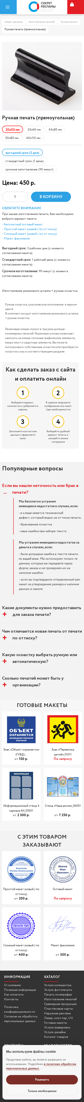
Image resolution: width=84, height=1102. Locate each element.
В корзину (51, 197)
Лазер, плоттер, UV (58, 1018)
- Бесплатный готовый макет (22, 224)
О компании (12, 985)
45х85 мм (55, 129)
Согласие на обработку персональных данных (21, 1019)
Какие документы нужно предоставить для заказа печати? (41, 611)
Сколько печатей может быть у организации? (33, 681)
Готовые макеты (55, 1022)
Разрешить (42, 1080)
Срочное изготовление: (20, 271)
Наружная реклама (57, 1013)
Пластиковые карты (58, 1008)
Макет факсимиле (63, 946)
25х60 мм (34, 129)
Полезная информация (20, 990)
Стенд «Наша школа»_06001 (63, 806)
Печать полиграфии (58, 994)
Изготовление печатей (42, 22)
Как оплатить (14, 994)
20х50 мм (13, 130)
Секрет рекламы (13, 22)
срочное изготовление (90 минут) (29, 169)
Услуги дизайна (55, 1032)
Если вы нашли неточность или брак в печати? (40, 489)
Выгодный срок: (14, 248)
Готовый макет (63, 889)
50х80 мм (12, 138)
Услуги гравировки (57, 1027)
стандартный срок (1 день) (24, 161)
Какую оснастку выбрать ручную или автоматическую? (39, 658)
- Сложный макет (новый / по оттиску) (29, 234)
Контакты (11, 999)
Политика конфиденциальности (19, 1009)
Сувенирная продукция (60, 1004)
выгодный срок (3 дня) (22, 153)
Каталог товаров (56, 1037)
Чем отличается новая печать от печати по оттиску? (42, 634)
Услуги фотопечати (58, 990)
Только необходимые (42, 1091)
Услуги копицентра (57, 985)
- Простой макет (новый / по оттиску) (29, 229)
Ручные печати (69, 22)
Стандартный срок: (16, 259)
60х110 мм (33, 138)
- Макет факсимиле (16, 238)
